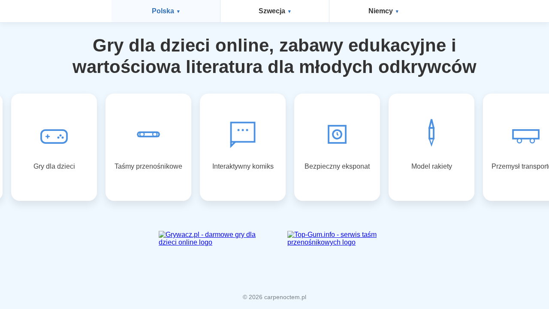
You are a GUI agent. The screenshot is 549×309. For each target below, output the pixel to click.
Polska (163, 11)
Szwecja (272, 11)
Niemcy (380, 11)
